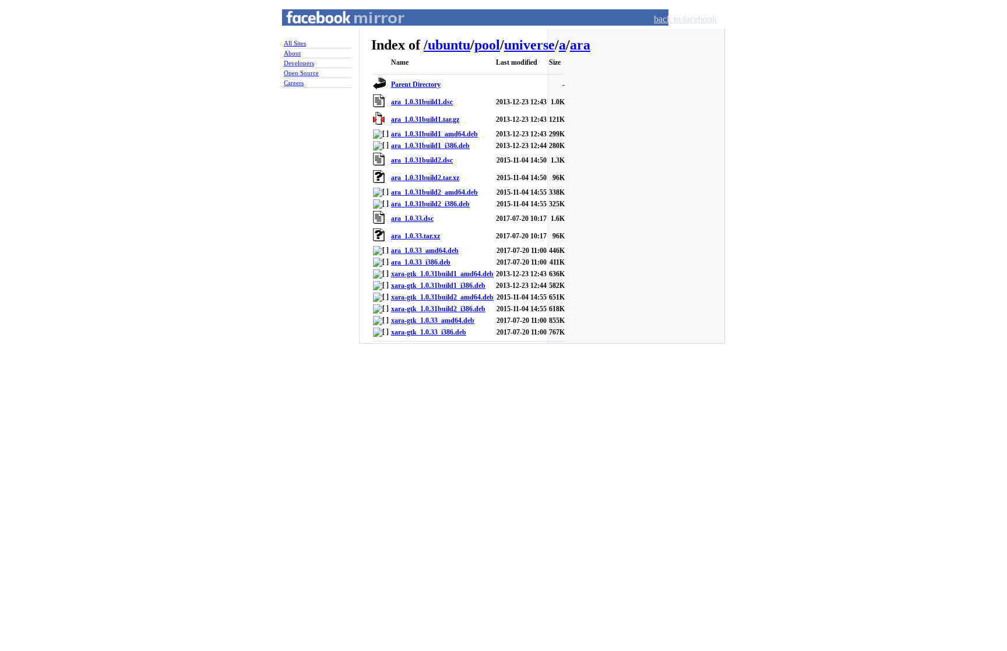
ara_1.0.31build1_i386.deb (430, 146)
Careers (294, 82)
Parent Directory (416, 84)
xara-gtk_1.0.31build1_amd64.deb (442, 274)
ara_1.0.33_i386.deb (420, 262)
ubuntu (449, 44)
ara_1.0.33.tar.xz (415, 236)
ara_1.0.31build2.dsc (422, 160)
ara (580, 44)
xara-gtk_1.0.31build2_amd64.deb (442, 297)
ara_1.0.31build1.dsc (422, 102)
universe (529, 44)
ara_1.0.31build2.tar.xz (425, 178)
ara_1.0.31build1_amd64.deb (434, 134)
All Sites (295, 43)
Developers (299, 62)
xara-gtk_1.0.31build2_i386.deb (438, 309)
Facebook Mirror (334, 31)
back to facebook (685, 19)
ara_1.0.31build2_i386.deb (430, 204)
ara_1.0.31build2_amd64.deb (434, 192)
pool (487, 44)
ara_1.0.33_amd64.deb (425, 251)
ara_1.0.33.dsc (412, 218)
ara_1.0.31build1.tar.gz (425, 119)
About (292, 53)
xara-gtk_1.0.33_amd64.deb (432, 320)
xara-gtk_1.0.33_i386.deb (428, 332)
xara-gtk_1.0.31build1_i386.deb (438, 285)
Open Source (301, 72)
